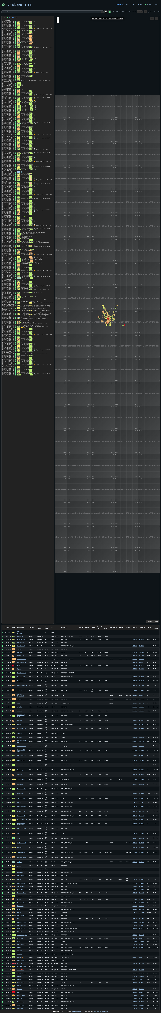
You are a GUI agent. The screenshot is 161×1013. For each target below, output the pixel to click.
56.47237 (134, 824)
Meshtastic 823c (21, 875)
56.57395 (134, 973)
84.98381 (141, 695)
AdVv (18, 941)
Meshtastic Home (21, 915)
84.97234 (141, 655)
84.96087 (141, 707)
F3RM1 (19, 899)
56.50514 (134, 720)
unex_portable (21, 872)
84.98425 (141, 784)
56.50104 (134, 685)
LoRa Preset (40, 627)
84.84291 (141, 720)
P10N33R (19, 737)
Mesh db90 (20, 889)
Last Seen (47, 627)
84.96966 (141, 737)
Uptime (93, 627)
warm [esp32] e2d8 (22, 935)
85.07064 (141, 862)
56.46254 (134, 695)
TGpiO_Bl (19, 951)
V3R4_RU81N (20, 655)
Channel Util (99, 627)
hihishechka (20, 906)
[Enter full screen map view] (156, 18)
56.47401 (134, 816)
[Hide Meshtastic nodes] (109, 11)
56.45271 (134, 838)
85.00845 (141, 639)
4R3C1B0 (19, 774)
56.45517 (134, 912)
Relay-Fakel (20, 681)
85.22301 (141, 992)
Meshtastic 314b (21, 893)
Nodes (140, 4)
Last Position (155, 627)
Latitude (134, 627)
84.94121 (141, 928)
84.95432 (141, 843)
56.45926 (134, 843)
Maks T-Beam (21, 982)
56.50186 (134, 652)
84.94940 (141, 690)
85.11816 (141, 751)
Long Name (20, 627)
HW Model (64, 627)
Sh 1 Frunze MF (21, 816)
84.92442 (141, 779)
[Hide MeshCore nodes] (105, 11)
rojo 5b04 (19, 707)
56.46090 (134, 995)
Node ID (7, 627)
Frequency (32, 627)
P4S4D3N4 (20, 793)
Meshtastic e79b (21, 960)
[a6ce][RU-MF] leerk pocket (21, 823)
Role (52, 627)
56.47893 (134, 784)
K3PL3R (19, 665)
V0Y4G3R (19, 733)
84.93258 (141, 685)
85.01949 (141, 746)
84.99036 (141, 833)
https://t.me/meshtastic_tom (101, 1011)
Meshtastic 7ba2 (21, 857)
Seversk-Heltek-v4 (22, 820)
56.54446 (134, 662)
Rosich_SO (20, 636)
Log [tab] (4, 17)
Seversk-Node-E (21, 779)
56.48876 (134, 957)
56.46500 (134, 669)
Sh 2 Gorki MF (21, 646)
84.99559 (141, 802)
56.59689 (134, 751)
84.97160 (141, 681)
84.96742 (141, 998)
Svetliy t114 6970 (21, 811)
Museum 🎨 (20, 957)
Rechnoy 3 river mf (22, 685)
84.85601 (141, 1002)
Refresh (140, 12)
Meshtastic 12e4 (21, 828)
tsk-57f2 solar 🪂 (21, 843)
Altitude (149, 627)
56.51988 (134, 862)
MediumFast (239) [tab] (12, 17)
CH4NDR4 (20, 720)
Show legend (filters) (152, 621)
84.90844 (141, 662)
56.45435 (134, 690)
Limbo (18, 909)
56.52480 (134, 947)
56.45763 (134, 774)
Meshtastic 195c (21, 966)
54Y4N (19, 919)
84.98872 (141, 899)
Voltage (87, 627)
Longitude (142, 627)
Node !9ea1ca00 (21, 642)
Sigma (19, 669)
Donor (19, 992)
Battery (81, 627)
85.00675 (141, 1005)
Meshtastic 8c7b (21, 903)
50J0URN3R (20, 986)
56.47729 (134, 938)
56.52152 (134, 976)
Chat (133, 4)
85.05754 (141, 938)
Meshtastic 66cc (21, 883)
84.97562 (141, 711)
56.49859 (134, 928)
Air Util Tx (106, 627)
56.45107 (134, 655)
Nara (18, 703)
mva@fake (20, 938)
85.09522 (141, 973)
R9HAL (19, 802)
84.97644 (141, 912)
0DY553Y (19, 932)
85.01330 (141, 760)
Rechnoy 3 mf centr (22, 662)
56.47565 (134, 833)
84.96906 (141, 728)
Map (127, 4)
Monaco (19, 976)
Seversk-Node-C (21, 852)
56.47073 (134, 724)
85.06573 (141, 703)
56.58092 (134, 779)
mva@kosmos (21, 995)
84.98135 (141, 665)
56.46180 (134, 681)
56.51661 (134, 899)
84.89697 (141, 755)
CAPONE (19, 847)
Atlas (18, 838)
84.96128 (141, 659)
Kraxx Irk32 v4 (21, 639)
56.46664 (134, 793)
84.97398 (141, 838)
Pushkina (19, 652)
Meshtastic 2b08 (21, 746)
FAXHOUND (20, 784)
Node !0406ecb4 (21, 673)
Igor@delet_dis (21, 1008)
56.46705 (134, 659)
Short (13, 627)
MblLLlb (19, 979)
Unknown (19, 989)
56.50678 (134, 711)
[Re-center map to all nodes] (152, 18)
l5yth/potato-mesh (76, 1011)
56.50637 (134, 746)
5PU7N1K (19, 896)
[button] (58, 18)
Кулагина (19, 699)
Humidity (121, 627)
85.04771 (141, 919)
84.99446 (141, 669)
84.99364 (141, 824)
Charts (149, 4)
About (156, 4)
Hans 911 (19, 879)
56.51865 (134, 903)
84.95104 (141, 957)
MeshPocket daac (21, 806)
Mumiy (19, 947)
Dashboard (119, 4)
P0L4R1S (19, 998)
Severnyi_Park (21, 886)
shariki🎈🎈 (20, 970)
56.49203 (134, 703)
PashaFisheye (20, 1002)
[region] (107, 320)
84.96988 (141, 793)
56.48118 (134, 802)
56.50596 (134, 883)
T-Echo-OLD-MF (21, 798)
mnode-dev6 (20, 765)
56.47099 (134, 677)
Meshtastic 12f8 (21, 755)
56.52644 (134, 728)
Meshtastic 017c (21, 944)
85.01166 (141, 741)
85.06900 (141, 976)
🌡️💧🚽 (19, 862)
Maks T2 (19, 963)
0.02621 (134, 765)
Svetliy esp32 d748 (22, 973)
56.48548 (134, 1005)
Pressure (128, 627)
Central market (21, 928)
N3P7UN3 (19, 954)
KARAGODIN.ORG (21, 659)
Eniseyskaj (20, 770)
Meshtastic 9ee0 (21, 760)
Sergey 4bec (20, 1005)
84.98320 (141, 677)
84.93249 (141, 903)
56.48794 (134, 665)
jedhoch (19, 866)
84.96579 (141, 774)
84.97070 (141, 652)
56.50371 (134, 639)
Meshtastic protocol (20, 632)
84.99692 (141, 944)
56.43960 (134, 707)
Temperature (113, 627)
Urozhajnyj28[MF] (22, 728)
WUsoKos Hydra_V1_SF (20, 695)
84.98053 (141, 947)
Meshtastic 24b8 (21, 869)
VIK (18, 833)
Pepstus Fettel (21, 677)
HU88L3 (19, 711)
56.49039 (134, 646)
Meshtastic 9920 (21, 922)
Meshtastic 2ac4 (21, 925)
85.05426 (141, 646)
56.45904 (134, 737)
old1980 (19, 649)
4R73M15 (19, 912)
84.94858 (141, 883)
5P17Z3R (19, 690)
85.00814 (141, 699)
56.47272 (134, 699)
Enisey (19, 724)
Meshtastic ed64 (21, 789)
